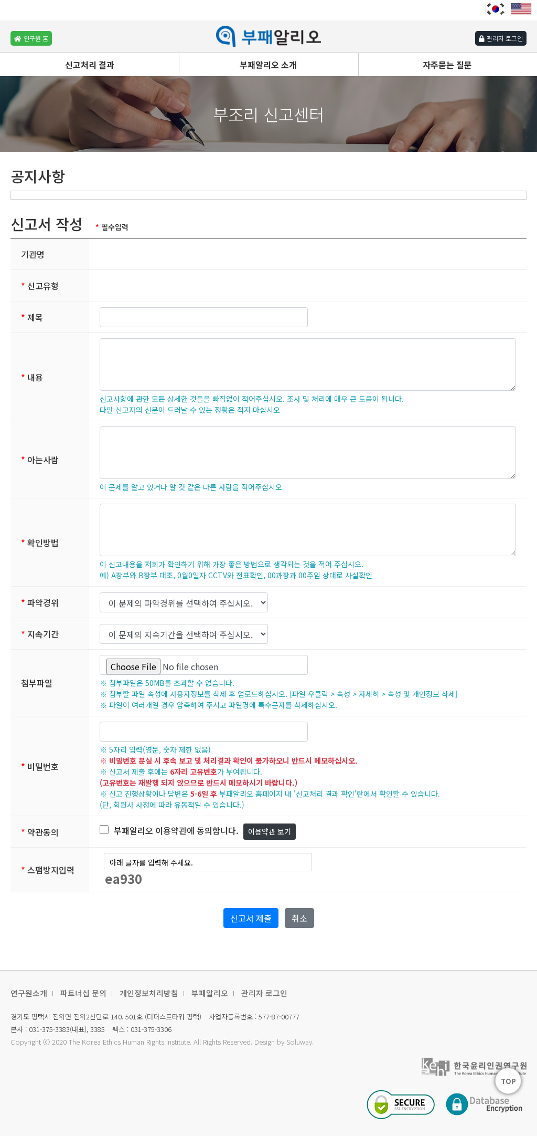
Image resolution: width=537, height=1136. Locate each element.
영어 (521, 9)
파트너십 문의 (83, 992)
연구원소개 (28, 992)
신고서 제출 (251, 918)
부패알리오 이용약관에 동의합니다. (176, 830)
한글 (495, 9)
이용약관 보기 (269, 831)
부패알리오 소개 (268, 64)
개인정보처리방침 (149, 992)
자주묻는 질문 (447, 64)
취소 (299, 918)
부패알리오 (209, 992)
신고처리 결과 (89, 64)
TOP (508, 1081)
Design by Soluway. (284, 1042)
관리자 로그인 (264, 992)
